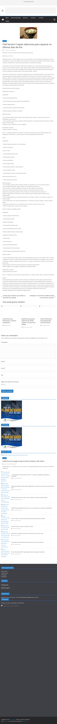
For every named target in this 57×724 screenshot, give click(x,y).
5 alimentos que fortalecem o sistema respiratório (9, 320)
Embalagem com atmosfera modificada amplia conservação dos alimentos (42, 296)
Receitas (25, 17)
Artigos (33, 17)
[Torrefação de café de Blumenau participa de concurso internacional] (5, 543)
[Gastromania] (2, 19)
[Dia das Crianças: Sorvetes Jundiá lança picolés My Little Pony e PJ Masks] (5, 519)
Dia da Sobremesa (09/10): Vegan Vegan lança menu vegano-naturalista (27, 552)
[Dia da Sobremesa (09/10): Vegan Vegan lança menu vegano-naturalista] (5, 553)
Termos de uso (4, 573)
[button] (28, 18)
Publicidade (4, 576)
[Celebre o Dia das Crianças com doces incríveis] (5, 527)
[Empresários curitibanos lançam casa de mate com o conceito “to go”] (5, 534)
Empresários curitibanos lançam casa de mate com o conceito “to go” (27, 533)
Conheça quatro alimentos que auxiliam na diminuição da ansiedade (14, 296)
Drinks (7, 21)
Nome (3, 361)
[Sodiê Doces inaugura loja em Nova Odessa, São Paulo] (28, 455)
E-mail (3, 368)
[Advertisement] (30, 10)
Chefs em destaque (16, 17)
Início (7, 17)
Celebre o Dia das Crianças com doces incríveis (22, 526)
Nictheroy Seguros (5, 588)
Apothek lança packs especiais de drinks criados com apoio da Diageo (28, 321)
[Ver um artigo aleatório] (54, 19)
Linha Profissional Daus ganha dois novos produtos (46, 320)
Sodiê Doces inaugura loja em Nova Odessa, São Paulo (23, 461)
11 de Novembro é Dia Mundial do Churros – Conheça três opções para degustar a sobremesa (30, 475)
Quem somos (4, 571)
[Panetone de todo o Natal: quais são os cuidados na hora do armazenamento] (5, 498)
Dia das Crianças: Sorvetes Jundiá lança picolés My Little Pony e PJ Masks (28, 518)
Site (2, 375)
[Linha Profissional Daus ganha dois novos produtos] (47, 306)
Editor (15, 50)
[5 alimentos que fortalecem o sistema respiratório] (9, 306)
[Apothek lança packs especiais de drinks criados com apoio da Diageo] (28, 306)
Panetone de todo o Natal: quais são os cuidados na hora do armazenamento (29, 497)
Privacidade (4, 575)
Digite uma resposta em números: (10, 382)
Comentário (4, 342)
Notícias (41, 17)
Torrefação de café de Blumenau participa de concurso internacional (27, 542)
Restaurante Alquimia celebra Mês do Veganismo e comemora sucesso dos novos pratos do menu (32, 487)
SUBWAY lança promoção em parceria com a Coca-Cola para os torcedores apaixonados (31, 508)
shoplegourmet (4, 585)
